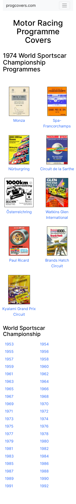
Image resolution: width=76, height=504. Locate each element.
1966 (44, 389)
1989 (9, 478)
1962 (44, 374)
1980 (44, 441)
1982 (44, 448)
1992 (44, 486)
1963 (9, 381)
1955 (9, 351)
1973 (9, 418)
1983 (9, 456)
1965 (9, 389)
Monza (19, 120)
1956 (44, 351)
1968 (44, 396)
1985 (9, 463)
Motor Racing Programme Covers (38, 31)
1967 (9, 396)
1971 (9, 411)
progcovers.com (21, 5)
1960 (44, 366)
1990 (44, 478)
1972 (44, 411)
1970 (44, 403)
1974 (44, 418)
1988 (44, 471)
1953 (9, 344)
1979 (9, 441)
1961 (9, 374)
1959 (9, 366)
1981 (9, 448)
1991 (9, 486)
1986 (44, 463)
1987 (9, 471)
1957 (9, 359)
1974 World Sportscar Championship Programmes (34, 62)
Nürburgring (19, 169)
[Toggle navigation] (64, 5)
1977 (9, 433)
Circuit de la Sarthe (57, 169)
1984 (44, 456)
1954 (44, 344)
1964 (44, 381)
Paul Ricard (19, 260)
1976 (44, 426)
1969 (9, 403)
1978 (44, 433)
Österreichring (19, 211)
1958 (44, 359)
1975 (9, 426)
